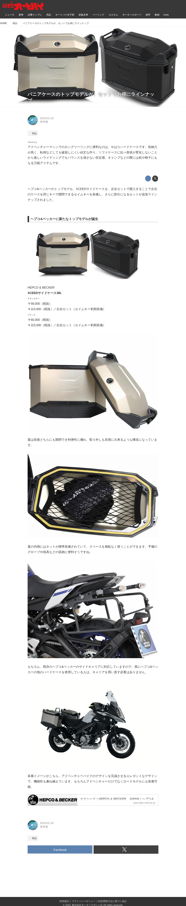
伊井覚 (44, 121)
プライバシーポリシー (83, 901)
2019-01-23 (46, 118)
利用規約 (64, 901)
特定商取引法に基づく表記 (112, 901)
